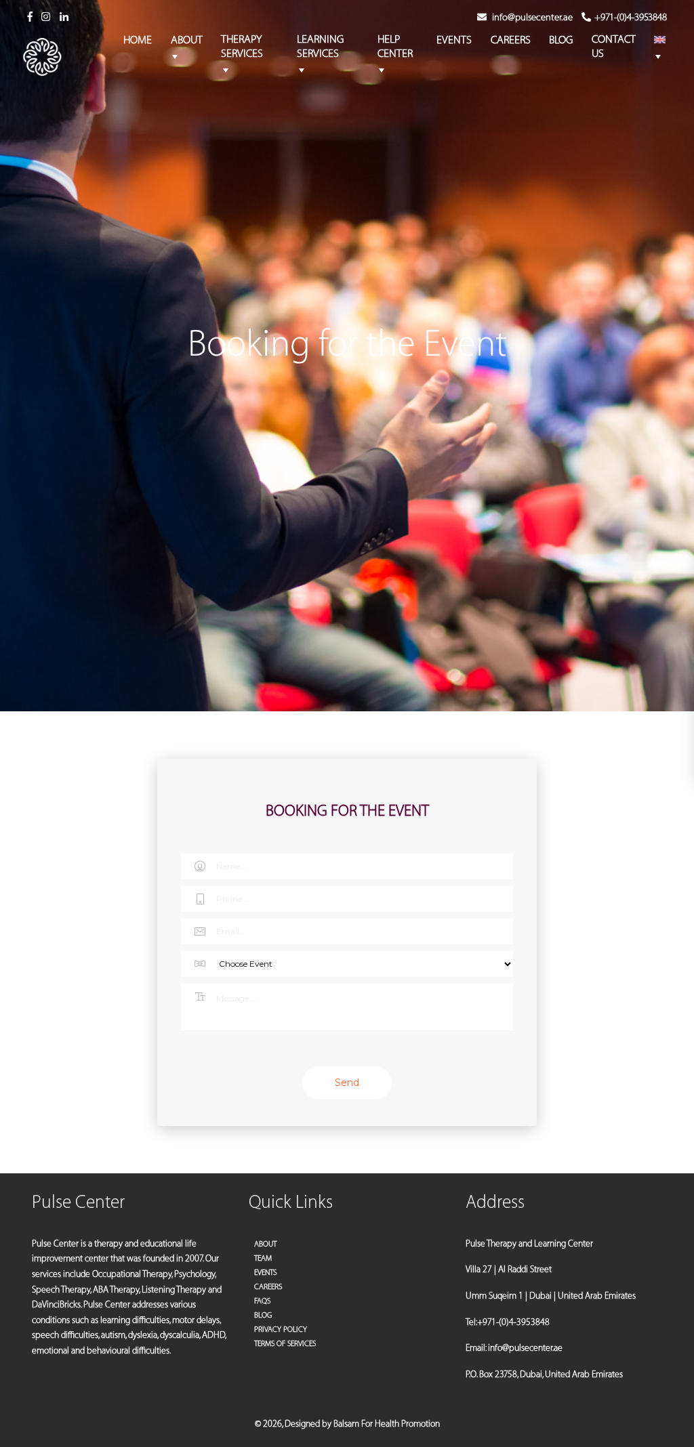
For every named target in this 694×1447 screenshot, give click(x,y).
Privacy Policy (280, 1329)
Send (347, 1082)
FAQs (262, 1301)
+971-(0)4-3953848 (630, 17)
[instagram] (45, 17)
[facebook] (30, 17)
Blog (263, 1315)
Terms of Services (285, 1343)
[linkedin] (64, 17)
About (265, 1244)
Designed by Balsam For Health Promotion (362, 1424)
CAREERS (268, 1286)
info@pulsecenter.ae (532, 17)
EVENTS (265, 1272)
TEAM (263, 1258)
